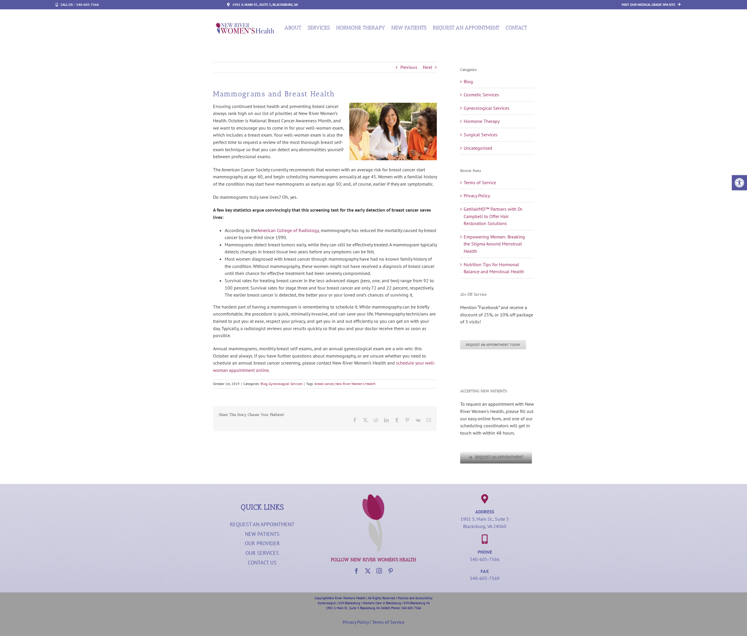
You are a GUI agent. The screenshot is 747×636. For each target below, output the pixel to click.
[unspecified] (245, 25)
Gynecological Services (285, 383)
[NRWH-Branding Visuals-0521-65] (373, 496)
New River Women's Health (355, 383)
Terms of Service (480, 182)
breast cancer (324, 383)
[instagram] (379, 571)
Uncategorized (478, 148)
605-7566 (414, 608)
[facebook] (356, 571)
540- (404, 608)
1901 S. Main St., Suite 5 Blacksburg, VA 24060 (357, 608)
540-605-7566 (485, 559)
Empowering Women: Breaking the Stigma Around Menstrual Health (494, 244)
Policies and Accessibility (415, 598)
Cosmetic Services (481, 94)
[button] (739, 182)
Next (427, 67)
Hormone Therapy (482, 121)
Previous (408, 67)
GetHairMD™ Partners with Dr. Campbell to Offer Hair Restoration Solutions (493, 216)
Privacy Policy (477, 195)
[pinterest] (390, 571)
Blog (264, 383)
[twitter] (368, 571)
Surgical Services (481, 134)
